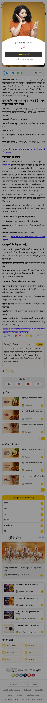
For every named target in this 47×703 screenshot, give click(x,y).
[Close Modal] (41, 6)
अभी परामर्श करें (23, 54)
